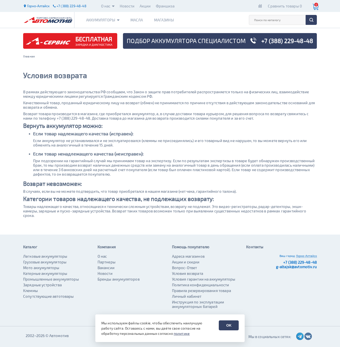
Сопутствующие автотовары (48, 296)
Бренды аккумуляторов (119, 279)
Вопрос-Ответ (184, 267)
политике (182, 333)
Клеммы (30, 290)
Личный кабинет (187, 296)
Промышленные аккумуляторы (51, 279)
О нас (106, 6)
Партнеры (106, 262)
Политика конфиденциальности (200, 285)
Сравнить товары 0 (285, 6)
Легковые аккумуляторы (45, 256)
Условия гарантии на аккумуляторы (203, 279)
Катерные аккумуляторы (45, 273)
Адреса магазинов (188, 256)
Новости (127, 6)
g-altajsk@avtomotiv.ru (296, 266)
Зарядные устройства (42, 285)
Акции (145, 6)
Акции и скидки (186, 262)
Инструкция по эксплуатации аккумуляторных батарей (198, 304)
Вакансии (106, 267)
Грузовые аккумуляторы (44, 262)
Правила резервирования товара (201, 290)
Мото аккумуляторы (41, 267)
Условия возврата (187, 273)
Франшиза (165, 6)
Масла (136, 20)
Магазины (164, 20)
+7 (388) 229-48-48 (300, 262)
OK (228, 325)
